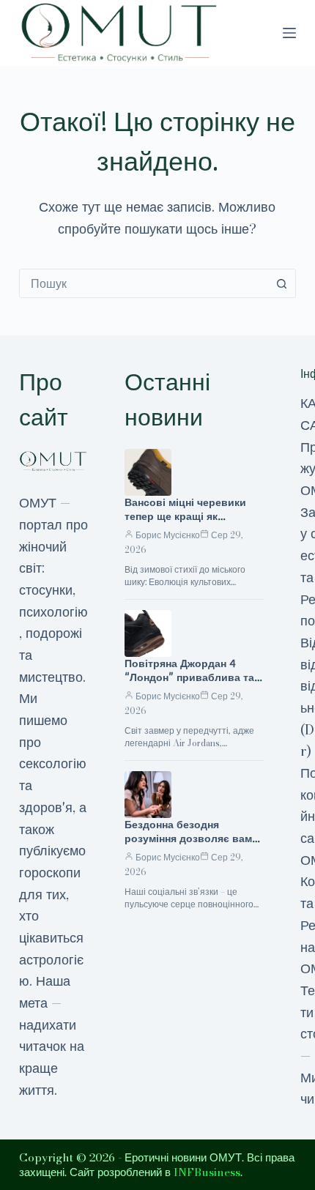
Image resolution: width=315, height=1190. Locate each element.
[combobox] (143, 283)
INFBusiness (207, 1172)
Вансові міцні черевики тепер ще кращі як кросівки (185, 516)
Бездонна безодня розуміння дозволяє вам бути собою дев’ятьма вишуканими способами (188, 845)
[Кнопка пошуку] (281, 283)
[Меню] (289, 33)
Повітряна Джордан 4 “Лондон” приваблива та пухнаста (189, 677)
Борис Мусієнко (168, 535)
